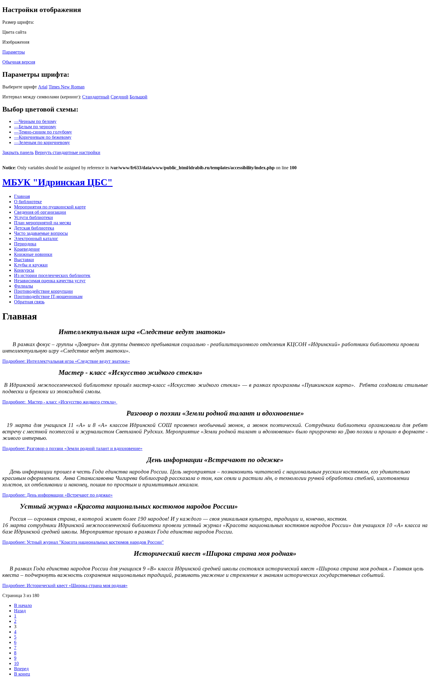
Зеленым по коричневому (42, 142)
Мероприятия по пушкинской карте (50, 206)
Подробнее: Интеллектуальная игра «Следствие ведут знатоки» (66, 361)
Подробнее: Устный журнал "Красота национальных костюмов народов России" (83, 542)
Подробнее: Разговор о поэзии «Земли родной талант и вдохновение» (72, 448)
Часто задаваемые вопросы (41, 233)
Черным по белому (35, 121)
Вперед (21, 668)
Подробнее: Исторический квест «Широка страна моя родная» (65, 585)
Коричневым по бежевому (42, 137)
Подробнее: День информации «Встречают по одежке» (57, 495)
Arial (42, 86)
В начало (23, 605)
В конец (22, 673)
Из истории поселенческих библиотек (52, 275)
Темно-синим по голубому (43, 131)
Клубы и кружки (31, 264)
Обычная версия (18, 61)
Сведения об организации (40, 212)
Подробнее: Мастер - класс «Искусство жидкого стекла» (59, 401)
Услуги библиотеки (33, 217)
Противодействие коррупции (43, 291)
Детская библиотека (34, 227)
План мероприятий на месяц (42, 222)
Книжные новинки (33, 254)
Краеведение (27, 249)
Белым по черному (35, 126)
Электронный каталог (36, 238)
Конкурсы (24, 270)
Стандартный (95, 96)
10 (16, 663)
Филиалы (23, 285)
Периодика (25, 243)
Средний (119, 96)
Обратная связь (29, 301)
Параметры (13, 51)
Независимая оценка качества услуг (50, 280)
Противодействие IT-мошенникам (48, 296)
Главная (22, 196)
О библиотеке (28, 201)
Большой (138, 96)
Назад (20, 610)
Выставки (24, 259)
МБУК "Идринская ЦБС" (57, 182)
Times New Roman (67, 86)
